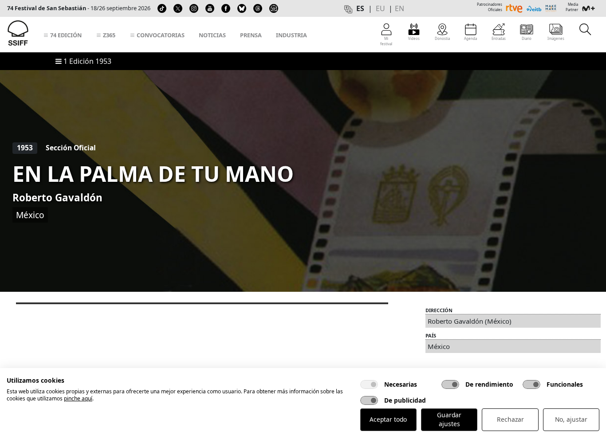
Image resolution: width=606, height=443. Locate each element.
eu (380, 8)
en (399, 8)
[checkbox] (369, 384)
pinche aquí (78, 398)
